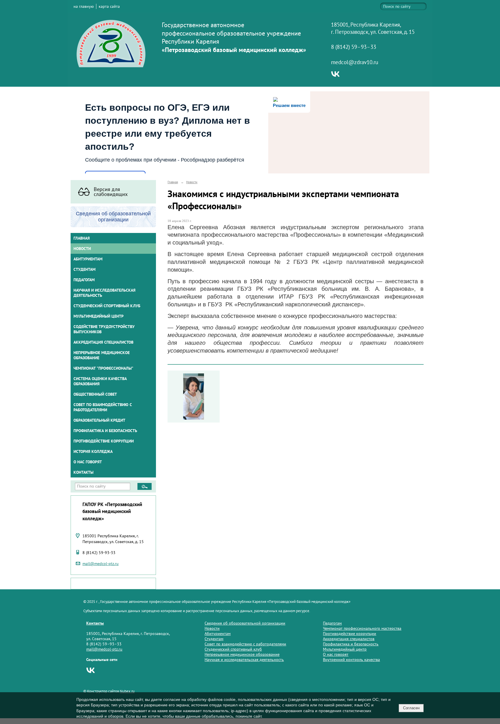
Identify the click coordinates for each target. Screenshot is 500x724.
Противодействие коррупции (103, 441)
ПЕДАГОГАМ (84, 279)
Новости (82, 248)
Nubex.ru (127, 691)
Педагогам (332, 623)
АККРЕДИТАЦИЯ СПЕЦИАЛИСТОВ (103, 342)
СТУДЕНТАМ (84, 269)
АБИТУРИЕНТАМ (87, 259)
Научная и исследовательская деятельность (104, 293)
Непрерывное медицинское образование (101, 355)
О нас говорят (87, 461)
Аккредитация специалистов (348, 638)
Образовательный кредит (99, 420)
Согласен (411, 708)
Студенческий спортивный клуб (106, 305)
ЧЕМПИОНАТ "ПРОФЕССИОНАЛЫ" (103, 368)
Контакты (83, 472)
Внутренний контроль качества (351, 659)
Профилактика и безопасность (105, 430)
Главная (81, 238)
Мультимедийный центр (98, 316)
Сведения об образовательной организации (245, 623)
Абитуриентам (218, 633)
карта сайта (109, 6)
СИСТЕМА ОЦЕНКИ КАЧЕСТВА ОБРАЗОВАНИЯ (100, 381)
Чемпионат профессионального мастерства (362, 628)
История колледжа (93, 451)
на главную (83, 6)
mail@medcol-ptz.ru (100, 563)
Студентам (214, 638)
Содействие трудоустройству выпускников (104, 329)
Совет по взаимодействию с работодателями (102, 407)
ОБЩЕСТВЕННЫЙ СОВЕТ (95, 394)
